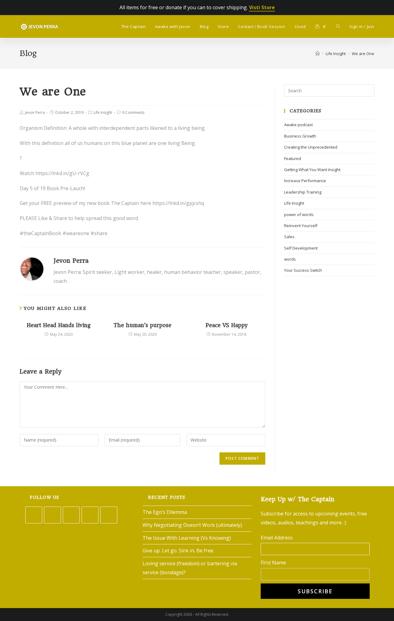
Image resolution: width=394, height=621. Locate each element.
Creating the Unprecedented (310, 147)
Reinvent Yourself (300, 225)
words (290, 259)
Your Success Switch (303, 270)
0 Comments (133, 112)
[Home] (318, 53)
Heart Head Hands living (58, 325)
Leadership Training (302, 192)
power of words (299, 214)
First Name (273, 562)
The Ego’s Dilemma (165, 512)
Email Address (277, 537)
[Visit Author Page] (32, 268)
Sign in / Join (361, 26)
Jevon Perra (35, 112)
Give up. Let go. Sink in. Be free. (178, 550)
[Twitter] (33, 515)
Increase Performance (305, 180)
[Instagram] (71, 515)
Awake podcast (298, 124)
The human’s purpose (142, 325)
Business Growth (300, 136)
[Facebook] (52, 515)
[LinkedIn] (90, 515)
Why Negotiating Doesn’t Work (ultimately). (193, 525)
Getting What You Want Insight (312, 169)
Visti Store (262, 7)
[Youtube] (108, 515)
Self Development (301, 248)
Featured (292, 158)
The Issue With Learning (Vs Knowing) (187, 538)
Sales (289, 236)
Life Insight (103, 112)
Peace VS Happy (226, 325)
